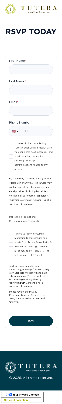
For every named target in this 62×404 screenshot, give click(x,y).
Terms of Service (30, 295)
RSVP (31, 321)
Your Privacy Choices (25, 394)
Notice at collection (16, 400)
